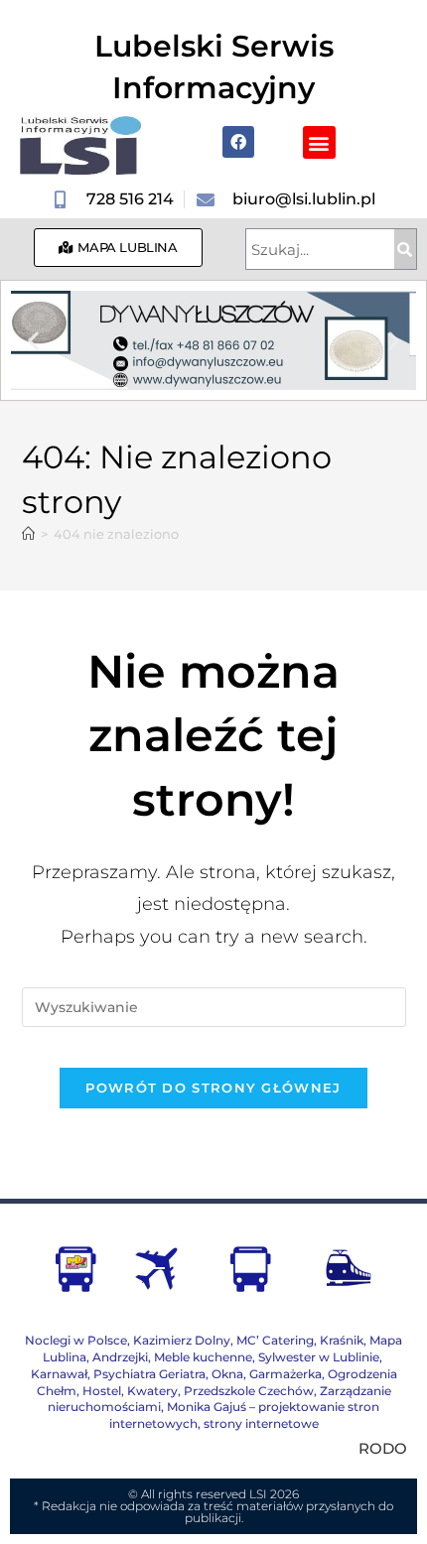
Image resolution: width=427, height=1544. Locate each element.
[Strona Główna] (28, 534)
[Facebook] (238, 142)
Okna (227, 1373)
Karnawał (59, 1373)
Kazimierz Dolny (181, 1340)
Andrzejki (120, 1357)
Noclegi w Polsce (76, 1340)
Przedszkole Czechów (249, 1390)
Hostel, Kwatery (130, 1390)
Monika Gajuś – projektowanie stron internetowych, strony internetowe (244, 1415)
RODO (382, 1448)
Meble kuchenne (203, 1357)
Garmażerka (285, 1373)
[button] (319, 142)
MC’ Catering (275, 1340)
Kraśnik (341, 1340)
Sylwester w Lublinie (318, 1357)
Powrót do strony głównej (213, 1087)
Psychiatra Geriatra (149, 1373)
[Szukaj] (405, 249)
